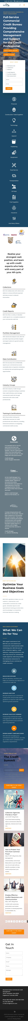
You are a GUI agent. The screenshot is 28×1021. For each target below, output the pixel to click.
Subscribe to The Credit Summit (14, 786)
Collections (10, 67)
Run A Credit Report (11, 50)
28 (22, 921)
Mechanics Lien (11, 66)
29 (25, 921)
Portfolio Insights (11, 74)
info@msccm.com (12, 1003)
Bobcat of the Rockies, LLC (12, 494)
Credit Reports (11, 72)
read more (8, 828)
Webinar (9, 69)
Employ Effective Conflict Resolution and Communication (13, 897)
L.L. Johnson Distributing (11, 533)
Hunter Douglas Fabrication (12, 460)
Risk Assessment (11, 76)
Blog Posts (15, 817)
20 (16, 921)
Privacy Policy (17, 1019)
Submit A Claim (9, 54)
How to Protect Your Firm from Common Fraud (12, 852)
